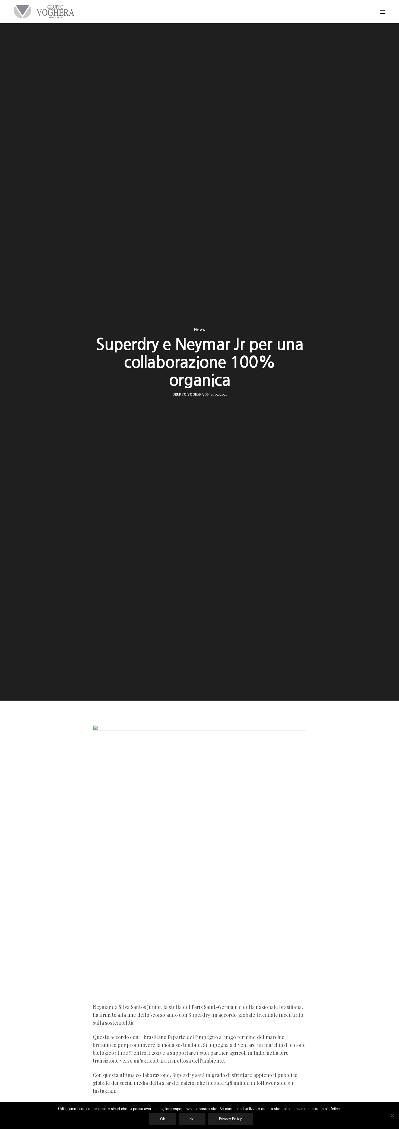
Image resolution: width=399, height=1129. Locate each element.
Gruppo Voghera (188, 394)
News (199, 329)
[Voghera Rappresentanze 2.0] (45, 11)
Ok (162, 1119)
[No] (392, 1115)
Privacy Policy (230, 1119)
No (192, 1119)
